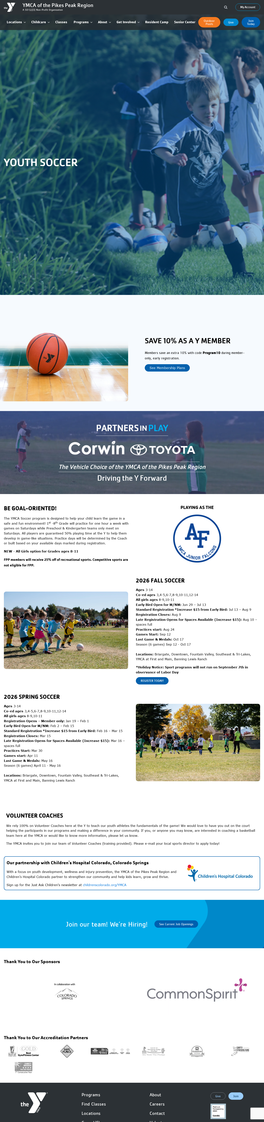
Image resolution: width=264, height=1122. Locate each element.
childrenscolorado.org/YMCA (104, 885)
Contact (157, 1113)
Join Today (251, 22)
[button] (16, 22)
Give (231, 22)
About (155, 1094)
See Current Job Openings (176, 924)
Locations (91, 1113)
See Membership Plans (167, 368)
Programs (91, 1094)
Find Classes (94, 1104)
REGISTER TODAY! (152, 681)
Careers (157, 1104)
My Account (247, 7)
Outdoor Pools (209, 22)
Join (235, 1096)
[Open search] (226, 7)
